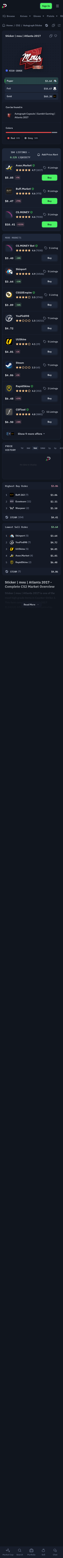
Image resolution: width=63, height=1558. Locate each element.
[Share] (59, 25)
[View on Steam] (46, 25)
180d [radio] (42, 448)
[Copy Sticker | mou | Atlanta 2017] (51, 36)
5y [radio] (55, 448)
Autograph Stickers (33, 25)
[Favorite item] (56, 36)
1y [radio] (49, 448)
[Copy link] (53, 25)
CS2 (18, 25)
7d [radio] (22, 448)
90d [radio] (35, 448)
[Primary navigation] (57, 5)
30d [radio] (28, 448)
